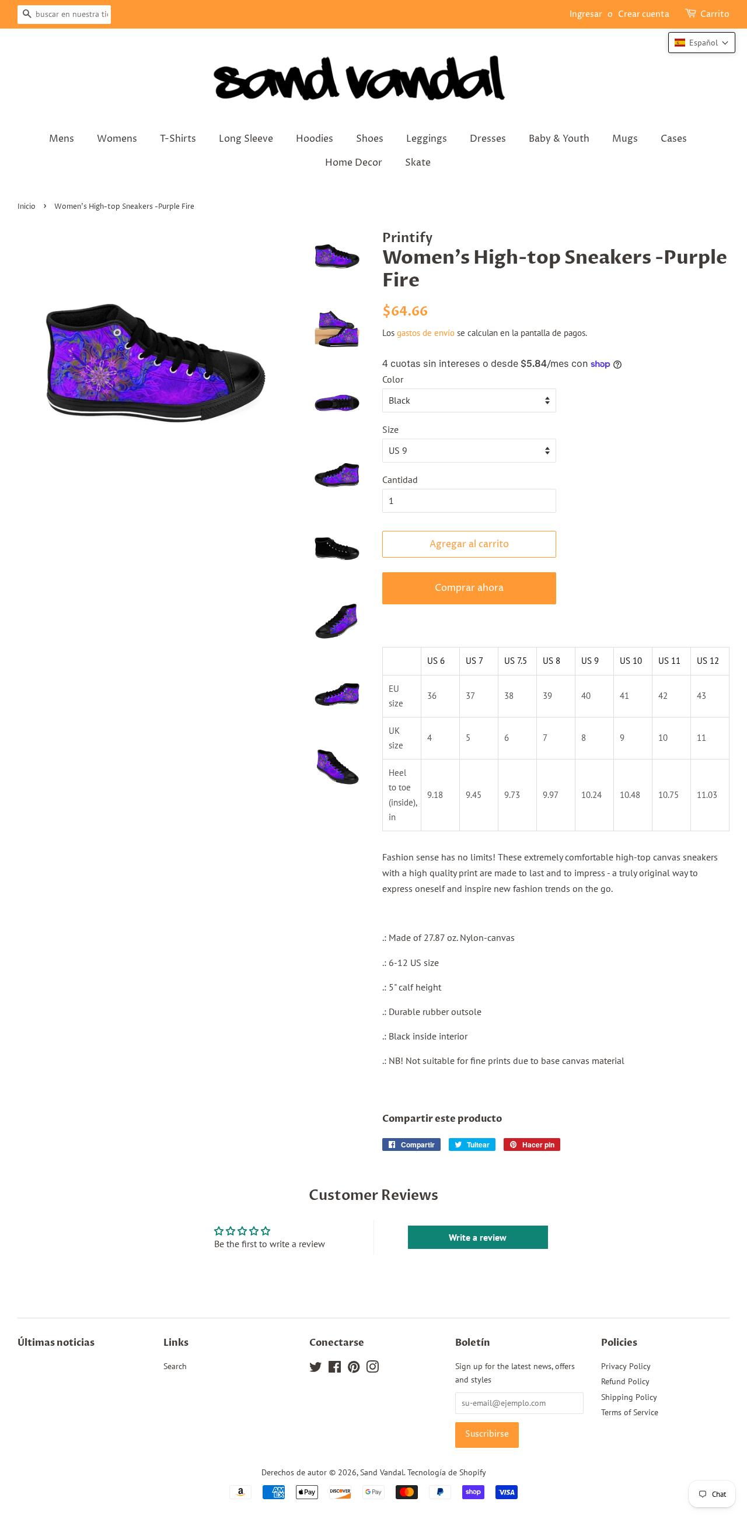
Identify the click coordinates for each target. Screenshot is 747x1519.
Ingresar (586, 14)
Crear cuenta (643, 14)
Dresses (488, 138)
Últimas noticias (56, 1342)
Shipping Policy (629, 1397)
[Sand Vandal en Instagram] (372, 1369)
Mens (61, 138)
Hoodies (314, 138)
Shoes (369, 138)
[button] (702, 42)
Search (175, 1366)
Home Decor (353, 162)
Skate (418, 162)
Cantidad (400, 479)
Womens (117, 138)
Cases (674, 138)
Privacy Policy (626, 1366)
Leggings (426, 138)
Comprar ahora (469, 588)
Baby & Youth (559, 138)
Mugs (625, 138)
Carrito (714, 14)
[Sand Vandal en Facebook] (334, 1369)
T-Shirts (178, 138)
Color (392, 379)
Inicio (27, 207)
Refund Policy (625, 1381)
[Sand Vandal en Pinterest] (353, 1369)
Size (390, 429)
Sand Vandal (382, 1472)
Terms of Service (629, 1412)
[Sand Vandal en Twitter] (315, 1369)
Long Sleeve (246, 138)
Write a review (478, 1237)
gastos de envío (426, 332)
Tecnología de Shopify (446, 1472)
